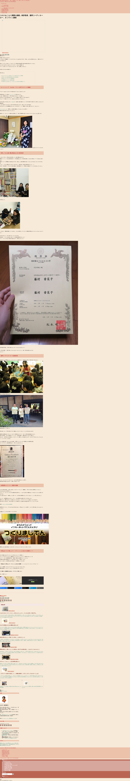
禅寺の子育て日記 (5, 751)
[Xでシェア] (0, 54)
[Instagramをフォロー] (5, 600)
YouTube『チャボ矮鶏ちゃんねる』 (10, 738)
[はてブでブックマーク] (3, 54)
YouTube (12, 101)
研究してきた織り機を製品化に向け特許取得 (10, 77)
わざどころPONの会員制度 (7, 504)
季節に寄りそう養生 (5, 750)
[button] (8, 54)
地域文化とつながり (8, 768)
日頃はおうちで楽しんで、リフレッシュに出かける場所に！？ (13, 81)
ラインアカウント (3, 109)
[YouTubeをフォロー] (7, 600)
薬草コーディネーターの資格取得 (8, 78)
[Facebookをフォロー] (2, 600)
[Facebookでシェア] (2, 54)
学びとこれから (3, 595)
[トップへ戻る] (0, 779)
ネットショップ (12, 94)
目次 (1, 72)
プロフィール (4, 749)
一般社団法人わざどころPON (6, 714)
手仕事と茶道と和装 (8, 767)
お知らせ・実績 (5, 756)
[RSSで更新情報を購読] (11, 600)
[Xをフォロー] (0, 600)
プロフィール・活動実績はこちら (9, 718)
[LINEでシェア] (5, 54)
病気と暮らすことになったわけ (11, 765)
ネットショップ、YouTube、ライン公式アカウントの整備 (12, 75)
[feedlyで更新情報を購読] (9, 600)
